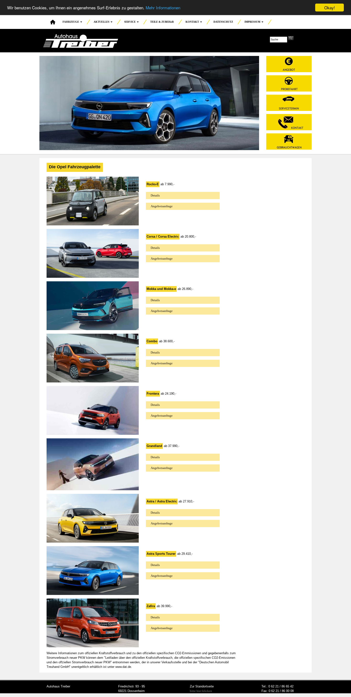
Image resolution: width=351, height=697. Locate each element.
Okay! (329, 8)
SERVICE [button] (130, 21)
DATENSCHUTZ (223, 21)
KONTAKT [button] (193, 21)
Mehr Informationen (163, 8)
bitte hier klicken (201, 691)
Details (155, 195)
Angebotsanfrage (162, 206)
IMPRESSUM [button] (253, 21)
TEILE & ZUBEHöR (162, 21)
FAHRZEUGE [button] (71, 21)
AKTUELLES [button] (102, 21)
